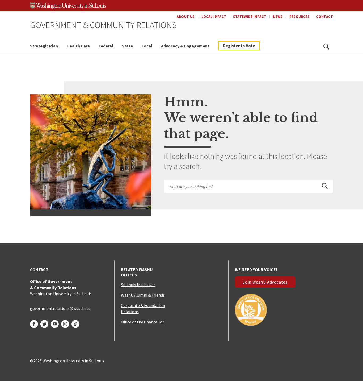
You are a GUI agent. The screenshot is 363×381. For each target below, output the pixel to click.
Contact (324, 16)
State (127, 45)
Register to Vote (239, 45)
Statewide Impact (249, 16)
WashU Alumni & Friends (143, 295)
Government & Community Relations (103, 24)
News (278, 16)
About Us (186, 16)
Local (147, 45)
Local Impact (213, 16)
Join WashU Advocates (265, 282)
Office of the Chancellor (142, 322)
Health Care (78, 45)
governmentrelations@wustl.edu (60, 308)
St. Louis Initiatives (138, 284)
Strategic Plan (44, 45)
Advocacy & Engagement (185, 45)
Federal (106, 45)
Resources (299, 16)
